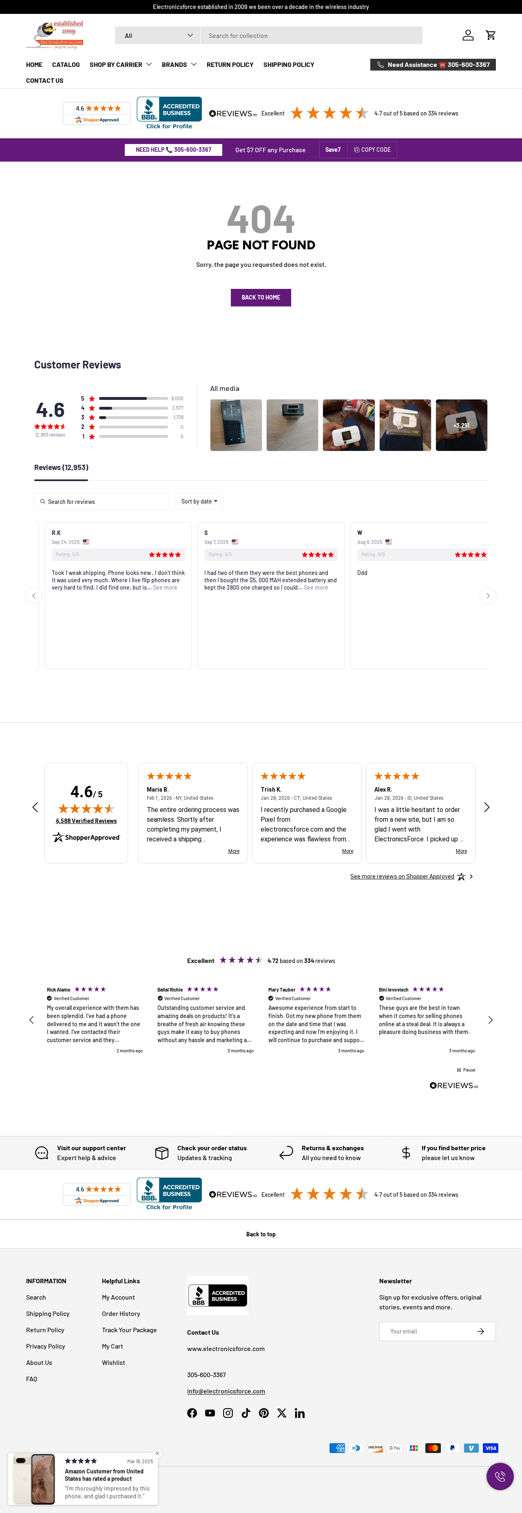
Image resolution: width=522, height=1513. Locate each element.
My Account (118, 1297)
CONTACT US (45, 80)
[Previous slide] (34, 595)
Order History (121, 1313)
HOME (34, 64)
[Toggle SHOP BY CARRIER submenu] (149, 64)
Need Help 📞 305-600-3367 (173, 149)
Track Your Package (129, 1329)
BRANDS (174, 64)
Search (36, 1297)
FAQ (31, 1378)
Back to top (261, 1234)
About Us (39, 1362)
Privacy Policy (45, 1346)
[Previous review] (35, 808)
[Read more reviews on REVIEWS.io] (453, 1086)
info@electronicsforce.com (226, 1391)
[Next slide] (488, 595)
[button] (491, 35)
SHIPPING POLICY (288, 64)
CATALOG (66, 64)
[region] (261, 1020)
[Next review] (487, 808)
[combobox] (268, 35)
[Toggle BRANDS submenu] (194, 64)
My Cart (112, 1346)
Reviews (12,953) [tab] (61, 468)
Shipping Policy (48, 1313)
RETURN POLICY (230, 64)
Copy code (376, 149)
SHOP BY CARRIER (116, 64)
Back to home (261, 297)
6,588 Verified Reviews (86, 820)
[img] (86, 808)
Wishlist (113, 1362)
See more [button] (154, 587)
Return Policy (45, 1329)
